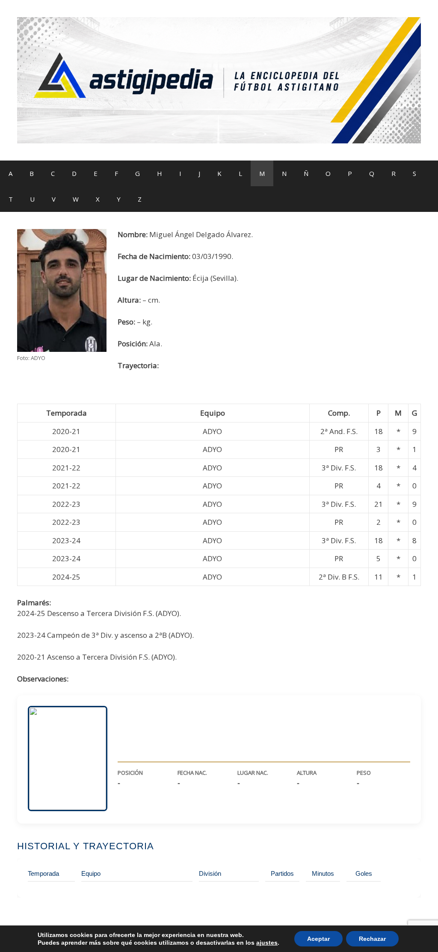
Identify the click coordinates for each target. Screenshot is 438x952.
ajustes (267, 942)
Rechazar (372, 938)
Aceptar (318, 938)
